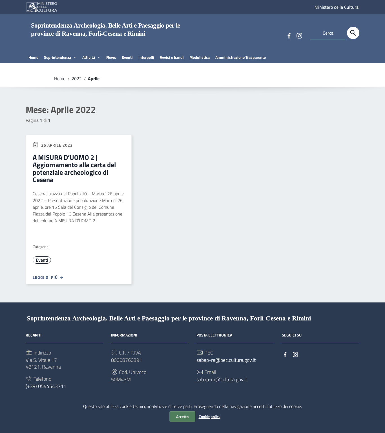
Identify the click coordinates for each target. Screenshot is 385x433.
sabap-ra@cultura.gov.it (221, 379)
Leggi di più (46, 277)
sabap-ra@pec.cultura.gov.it (226, 360)
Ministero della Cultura (337, 7)
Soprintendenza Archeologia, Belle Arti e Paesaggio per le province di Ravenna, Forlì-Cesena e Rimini (169, 318)
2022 (77, 78)
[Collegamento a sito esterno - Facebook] (289, 35)
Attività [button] (88, 57)
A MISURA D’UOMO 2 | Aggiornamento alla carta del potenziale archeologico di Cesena (74, 168)
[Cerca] (353, 33)
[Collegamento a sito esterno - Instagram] (299, 35)
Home (33, 57)
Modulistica (199, 57)
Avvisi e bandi (172, 57)
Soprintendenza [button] (57, 57)
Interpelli (146, 57)
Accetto (182, 416)
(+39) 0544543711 (46, 386)
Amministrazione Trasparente (240, 57)
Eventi (127, 57)
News (111, 57)
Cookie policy (209, 416)
